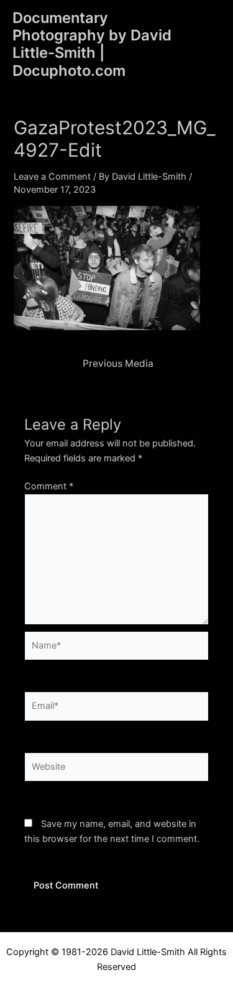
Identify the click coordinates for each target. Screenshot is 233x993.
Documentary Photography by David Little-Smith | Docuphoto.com (91, 44)
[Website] (116, 769)
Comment (48, 486)
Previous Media (118, 364)
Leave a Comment (52, 176)
